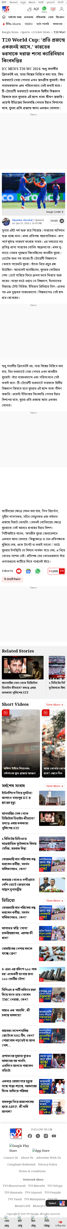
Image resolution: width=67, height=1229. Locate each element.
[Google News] (28, 571)
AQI (36, 9)
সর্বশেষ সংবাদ (13, 786)
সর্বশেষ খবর (14, 17)
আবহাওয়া (57, 24)
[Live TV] (52, 9)
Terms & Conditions (32, 1171)
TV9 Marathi (36, 1186)
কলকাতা (28, 17)
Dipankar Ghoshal (22, 220)
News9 (13, 2)
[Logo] (5, 9)
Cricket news (41, 32)
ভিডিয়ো (8, 900)
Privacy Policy (47, 1164)
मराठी (41, 2)
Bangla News (10, 32)
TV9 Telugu (55, 1186)
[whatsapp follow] (37, 571)
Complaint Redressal (21, 1164)
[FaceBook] (30, 1136)
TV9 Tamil (15, 1199)
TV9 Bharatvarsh (14, 1186)
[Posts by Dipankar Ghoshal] (6, 222)
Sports (25, 32)
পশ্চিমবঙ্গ (40, 17)
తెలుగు (32, 2)
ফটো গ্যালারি (42, 24)
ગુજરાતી (50, 2)
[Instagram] (46, 1136)
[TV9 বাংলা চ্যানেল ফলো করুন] (43, 9)
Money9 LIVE (41, 1206)
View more (53, 705)
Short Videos (15, 704)
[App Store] (43, 1152)
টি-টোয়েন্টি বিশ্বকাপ (12, 579)
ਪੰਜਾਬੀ (60, 2)
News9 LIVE (23, 1206)
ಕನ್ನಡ (23, 2)
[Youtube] (19, 571)
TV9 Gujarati (33, 1192)
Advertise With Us (48, 1158)
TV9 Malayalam (34, 1199)
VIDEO (29, 24)
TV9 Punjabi (52, 1192)
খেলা (50, 17)
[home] (4, 17)
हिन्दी (4, 2)
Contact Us (11, 1158)
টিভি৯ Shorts (13, 24)
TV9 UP (52, 1199)
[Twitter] (38, 1136)
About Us (27, 1158)
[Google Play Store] (20, 1148)
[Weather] (30, 9)
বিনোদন (60, 17)
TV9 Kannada (13, 1192)
